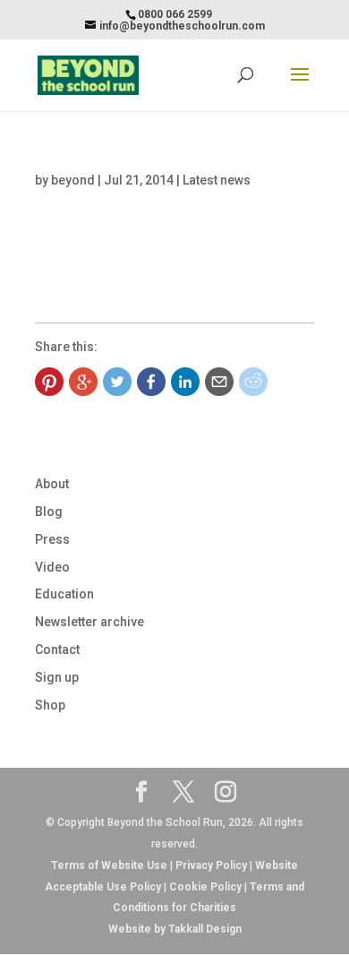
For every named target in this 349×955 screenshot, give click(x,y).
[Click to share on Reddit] (253, 381)
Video (52, 567)
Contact (57, 649)
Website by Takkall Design (175, 929)
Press (52, 539)
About (52, 484)
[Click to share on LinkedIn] (185, 381)
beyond (73, 180)
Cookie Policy (205, 887)
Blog (49, 511)
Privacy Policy (211, 865)
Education (64, 594)
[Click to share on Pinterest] (49, 381)
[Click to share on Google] (83, 381)
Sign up (57, 677)
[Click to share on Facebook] (151, 381)
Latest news (217, 180)
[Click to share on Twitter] (117, 381)
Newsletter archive (89, 622)
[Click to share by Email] (219, 381)
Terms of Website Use (109, 865)
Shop (50, 705)
